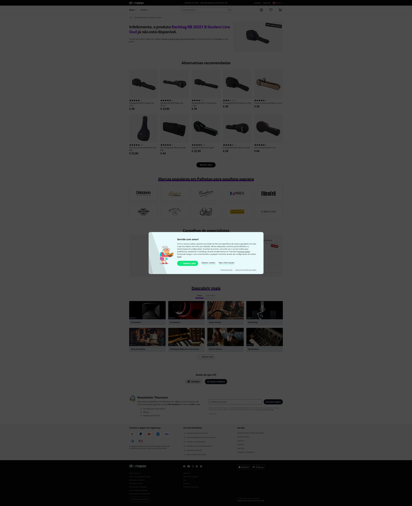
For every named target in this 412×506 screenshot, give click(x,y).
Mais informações (226, 262)
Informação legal (226, 270)
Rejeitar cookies (208, 262)
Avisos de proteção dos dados (245, 270)
